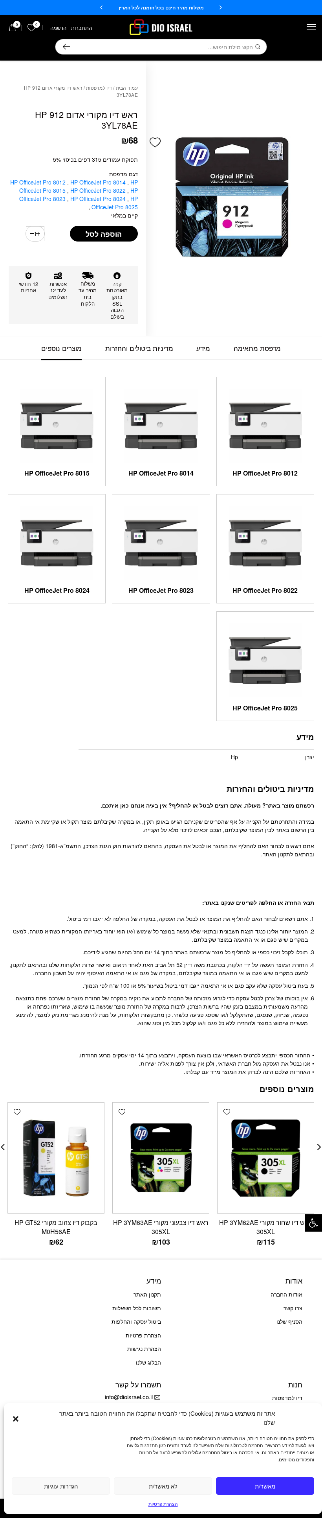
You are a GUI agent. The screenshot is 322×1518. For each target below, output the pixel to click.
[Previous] (221, 7)
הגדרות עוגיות (61, 1486)
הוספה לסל (104, 234)
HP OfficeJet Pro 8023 (161, 590)
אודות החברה (286, 1294)
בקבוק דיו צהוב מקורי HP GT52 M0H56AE (56, 1227)
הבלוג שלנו (148, 1362)
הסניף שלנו (289, 1321)
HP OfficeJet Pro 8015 (57, 473)
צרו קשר (293, 1308)
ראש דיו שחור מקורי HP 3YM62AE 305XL (265, 1227)
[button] (313, 1223)
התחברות (81, 27)
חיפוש (66, 47)
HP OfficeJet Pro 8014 (98, 182)
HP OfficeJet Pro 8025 (114, 203)
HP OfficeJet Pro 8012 (38, 182)
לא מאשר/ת (163, 1486)
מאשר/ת (265, 1486)
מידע (203, 348)
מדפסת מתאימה (257, 348)
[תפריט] (311, 26)
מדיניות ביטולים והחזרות (139, 348)
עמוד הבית (127, 87)
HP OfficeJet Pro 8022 (98, 190)
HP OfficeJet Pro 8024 (98, 199)
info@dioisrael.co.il (129, 1397)
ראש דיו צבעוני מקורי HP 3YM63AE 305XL (161, 1227)
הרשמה (58, 27)
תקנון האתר (147, 1294)
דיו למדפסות (99, 87)
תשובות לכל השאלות (136, 1308)
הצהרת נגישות (144, 1348)
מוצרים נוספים (61, 348)
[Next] (101, 7)
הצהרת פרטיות (163, 1503)
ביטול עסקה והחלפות (136, 1321)
